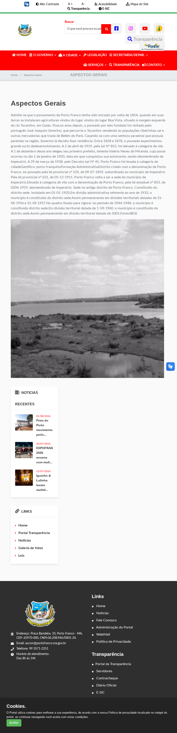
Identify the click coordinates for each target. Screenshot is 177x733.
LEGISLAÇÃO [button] (97, 55)
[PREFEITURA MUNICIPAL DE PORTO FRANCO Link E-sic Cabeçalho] (159, 28)
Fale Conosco (106, 620)
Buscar (69, 21)
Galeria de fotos (30, 548)
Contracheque (106, 678)
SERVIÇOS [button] (95, 65)
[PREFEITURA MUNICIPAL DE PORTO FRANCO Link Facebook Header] (116, 28)
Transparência (147, 39)
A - (83, 4)
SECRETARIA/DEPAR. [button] (129, 55)
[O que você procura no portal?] (106, 29)
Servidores (103, 671)
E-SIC (100, 692)
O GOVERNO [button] (43, 55)
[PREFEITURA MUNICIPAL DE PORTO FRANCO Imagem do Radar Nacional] (152, 46)
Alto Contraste (49, 4)
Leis (21, 555)
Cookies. (16, 706)
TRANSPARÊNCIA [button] (125, 65)
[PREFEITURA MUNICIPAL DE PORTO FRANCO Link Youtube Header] (144, 28)
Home (14, 75)
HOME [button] (21, 55)
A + (70, 4)
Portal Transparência (34, 533)
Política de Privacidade (113, 641)
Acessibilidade (107, 4)
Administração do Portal (114, 627)
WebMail (102, 634)
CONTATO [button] (154, 65)
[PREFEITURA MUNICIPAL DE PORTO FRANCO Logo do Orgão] (25, 28)
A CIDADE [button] (70, 55)
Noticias (24, 540)
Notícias (102, 613)
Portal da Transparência (113, 664)
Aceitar (14, 722)
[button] (26, 4)
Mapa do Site (139, 4)
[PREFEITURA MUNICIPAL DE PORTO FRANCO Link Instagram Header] (130, 28)
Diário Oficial (105, 685)
